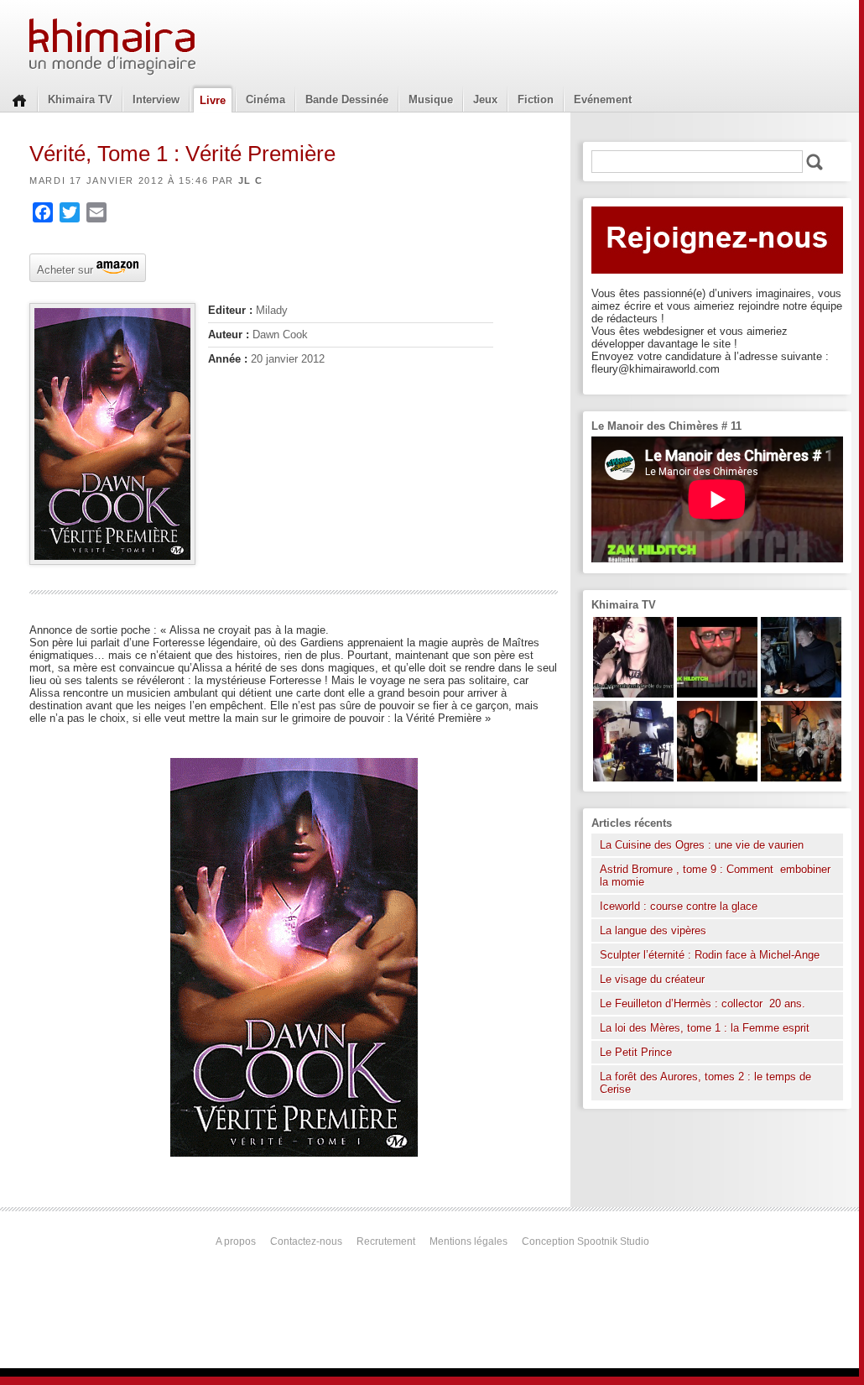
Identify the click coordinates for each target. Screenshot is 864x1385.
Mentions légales (468, 1241)
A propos (236, 1241)
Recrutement (386, 1241)
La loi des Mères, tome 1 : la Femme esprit (704, 1028)
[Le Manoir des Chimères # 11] (717, 693)
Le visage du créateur (652, 979)
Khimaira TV (80, 99)
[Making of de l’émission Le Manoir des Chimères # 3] (633, 777)
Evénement (603, 99)
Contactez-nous (306, 1241)
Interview (156, 99)
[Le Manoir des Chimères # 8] (633, 693)
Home (19, 99)
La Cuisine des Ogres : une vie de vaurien (702, 845)
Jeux (485, 99)
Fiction (536, 99)
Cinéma (265, 99)
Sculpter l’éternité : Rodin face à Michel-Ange (710, 955)
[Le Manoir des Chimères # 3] (717, 777)
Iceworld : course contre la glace (678, 906)
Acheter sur (63, 268)
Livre (213, 100)
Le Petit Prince (636, 1052)
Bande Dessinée (346, 99)
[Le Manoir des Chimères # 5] (801, 693)
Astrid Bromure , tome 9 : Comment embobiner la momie (715, 875)
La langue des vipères (653, 930)
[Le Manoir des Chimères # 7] (801, 777)
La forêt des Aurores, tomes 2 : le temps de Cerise (705, 1082)
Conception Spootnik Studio (585, 1241)
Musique (431, 99)
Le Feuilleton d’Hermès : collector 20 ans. (704, 1003)
